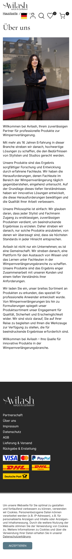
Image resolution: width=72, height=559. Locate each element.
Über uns (9, 421)
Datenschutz (12, 432)
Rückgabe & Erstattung (19, 448)
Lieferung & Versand (17, 443)
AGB (6, 437)
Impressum (11, 426)
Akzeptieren (17, 545)
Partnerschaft (13, 415)
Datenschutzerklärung (17, 536)
